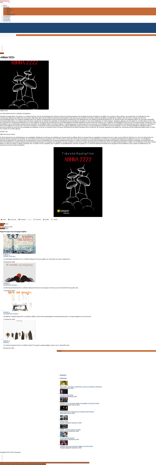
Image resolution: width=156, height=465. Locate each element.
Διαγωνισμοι (6, 17)
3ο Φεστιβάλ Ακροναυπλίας (67, 438)
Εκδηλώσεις (9, 10)
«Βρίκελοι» (6, 342)
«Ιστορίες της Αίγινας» (9, 256)
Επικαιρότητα (6, 21)
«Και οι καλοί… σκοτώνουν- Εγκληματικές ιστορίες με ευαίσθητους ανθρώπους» (81, 387)
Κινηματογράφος (10, 14)
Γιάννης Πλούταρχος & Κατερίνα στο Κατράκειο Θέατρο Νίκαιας (77, 411)
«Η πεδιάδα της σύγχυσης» (10, 285)
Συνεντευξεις (6, 19)
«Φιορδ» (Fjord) (64, 421)
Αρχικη (5, 5)
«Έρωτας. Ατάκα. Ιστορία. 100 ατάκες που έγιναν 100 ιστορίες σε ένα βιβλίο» (23, 464)
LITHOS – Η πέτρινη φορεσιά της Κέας (70, 429)
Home (6, 224)
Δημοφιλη (63, 375)
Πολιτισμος (6, 7)
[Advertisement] (78, 39)
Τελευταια (63, 378)
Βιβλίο (8, 11)
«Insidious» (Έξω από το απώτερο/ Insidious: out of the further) (76, 446)
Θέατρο (8, 13)
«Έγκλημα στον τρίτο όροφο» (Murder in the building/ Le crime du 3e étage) (79, 403)
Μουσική (8, 8)
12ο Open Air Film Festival (66, 395)
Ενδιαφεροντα (7, 16)
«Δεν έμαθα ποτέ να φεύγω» (10, 313)
